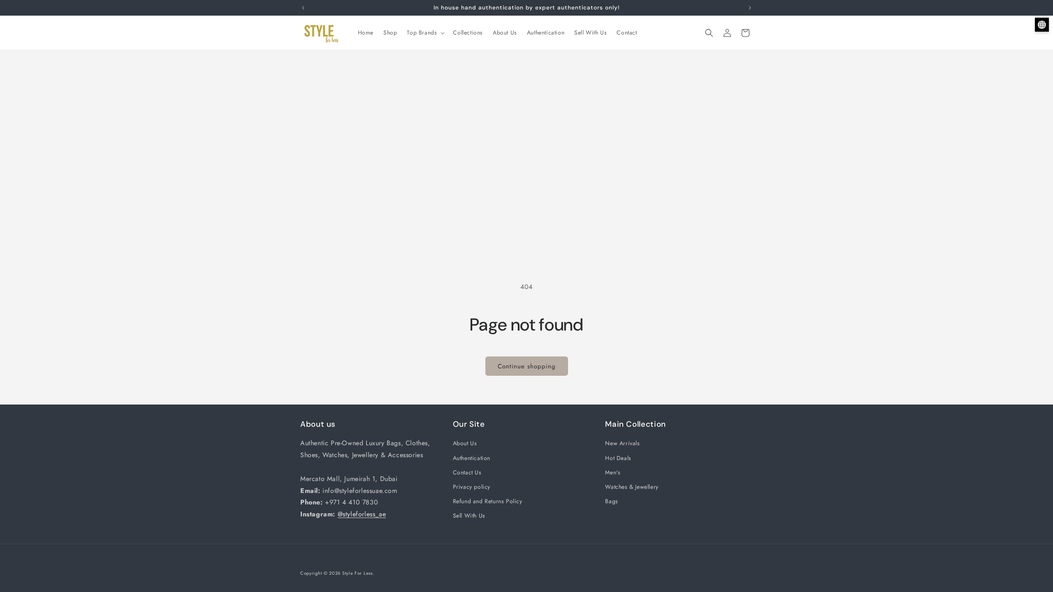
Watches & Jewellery (631, 487)
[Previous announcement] (303, 8)
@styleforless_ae (362, 514)
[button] (425, 32)
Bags (611, 501)
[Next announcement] (750, 8)
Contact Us (467, 472)
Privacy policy (471, 487)
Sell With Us (469, 515)
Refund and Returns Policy (487, 501)
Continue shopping (527, 366)
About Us (465, 443)
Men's (612, 472)
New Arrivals (622, 443)
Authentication (471, 458)
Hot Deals (618, 458)
